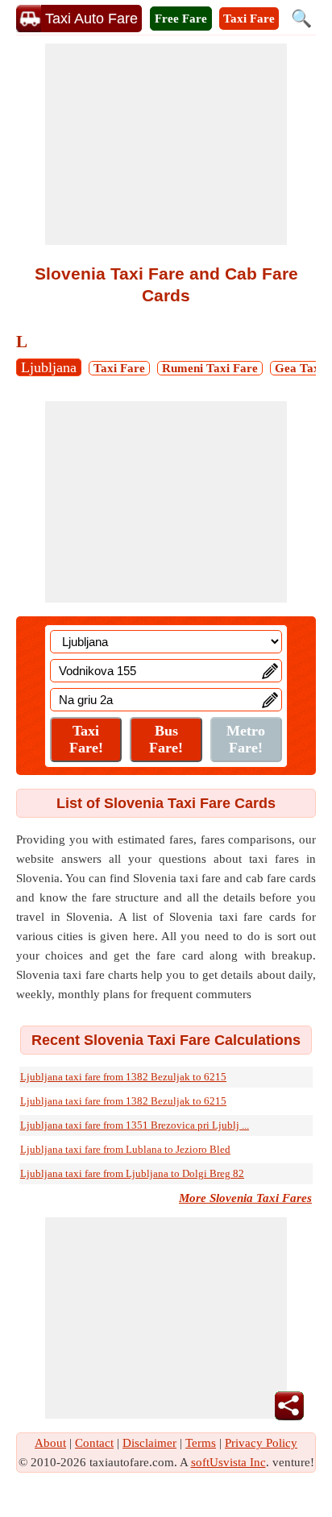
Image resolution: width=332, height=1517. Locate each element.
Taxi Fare (249, 18)
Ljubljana (49, 367)
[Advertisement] (166, 144)
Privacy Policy (261, 1442)
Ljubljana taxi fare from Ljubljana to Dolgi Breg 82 (132, 1173)
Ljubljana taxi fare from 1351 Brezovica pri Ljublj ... (134, 1125)
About (50, 1442)
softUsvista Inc (228, 1462)
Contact (94, 1442)
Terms (200, 1442)
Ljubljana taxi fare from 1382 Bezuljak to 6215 (123, 1077)
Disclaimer (149, 1442)
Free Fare (181, 18)
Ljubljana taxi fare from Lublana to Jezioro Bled (125, 1149)
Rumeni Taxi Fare (210, 368)
